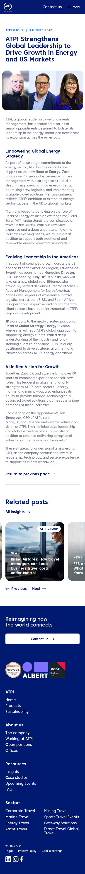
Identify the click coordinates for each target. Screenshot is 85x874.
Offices (11, 751)
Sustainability (17, 712)
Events (73, 817)
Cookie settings (52, 851)
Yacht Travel (16, 829)
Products (13, 706)
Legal (9, 851)
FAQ (8, 790)
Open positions (18, 745)
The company (17, 733)
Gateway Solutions (60, 823)
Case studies (16, 778)
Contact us (52, 7)
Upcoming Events (20, 784)
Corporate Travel (20, 811)
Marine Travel (17, 817)
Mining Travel (56, 811)
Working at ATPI (19, 739)
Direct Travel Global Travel (61, 831)
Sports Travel (55, 817)
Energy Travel (17, 823)
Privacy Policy (27, 851)
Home (10, 700)
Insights (12, 772)
